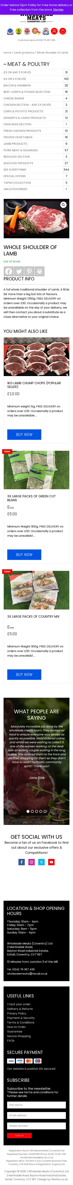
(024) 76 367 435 (46, 40)
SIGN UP (19, 1135)
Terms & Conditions (20, 1022)
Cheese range (14, 98)
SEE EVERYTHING (15, 170)
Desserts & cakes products (25, 118)
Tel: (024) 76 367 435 (21, 969)
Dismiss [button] (58, 10)
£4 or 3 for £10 (15, 79)
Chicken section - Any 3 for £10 (27, 105)
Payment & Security (21, 1018)
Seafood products (18, 163)
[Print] (39, 271)
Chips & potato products (23, 111)
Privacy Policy (16, 1013)
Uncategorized (15, 189)
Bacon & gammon (17, 85)
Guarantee (14, 1031)
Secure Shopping (19, 1036)
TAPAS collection (17, 183)
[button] (63, 205)
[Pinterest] (29, 271)
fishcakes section (17, 124)
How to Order (16, 1027)
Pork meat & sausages (21, 150)
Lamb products (24, 52)
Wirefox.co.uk (59, 1179)
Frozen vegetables (18, 137)
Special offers (15, 176)
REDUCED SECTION (17, 157)
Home (7, 52)
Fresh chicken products (22, 131)
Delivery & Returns (20, 1009)
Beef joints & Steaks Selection (27, 92)
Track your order (19, 1004)
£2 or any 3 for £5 (17, 72)
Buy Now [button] (24, 434)
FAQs (10, 1041)
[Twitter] (19, 271)
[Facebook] (8, 271)
